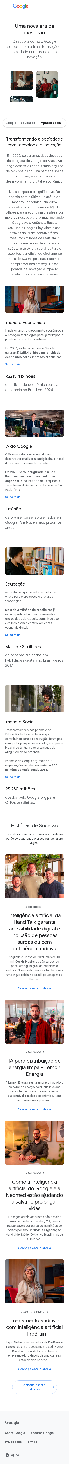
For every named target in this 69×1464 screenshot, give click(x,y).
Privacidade (13, 1442)
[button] (55, 92)
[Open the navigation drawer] (6, 5)
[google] (20, 5)
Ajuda (15, 1455)
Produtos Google (41, 1433)
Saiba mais (12, 364)
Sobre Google (15, 1433)
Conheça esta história (34, 988)
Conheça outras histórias (33, 1387)
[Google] (12, 1422)
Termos (31, 1442)
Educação (28, 123)
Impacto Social (51, 123)
